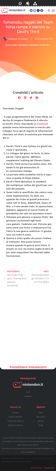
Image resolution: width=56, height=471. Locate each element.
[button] (49, 10)
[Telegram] (34, 10)
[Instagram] (38, 10)
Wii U (48, 45)
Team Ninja (23, 45)
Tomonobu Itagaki (36, 45)
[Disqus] (28, 327)
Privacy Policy (36, 468)
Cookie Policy (49, 468)
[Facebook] (31, 10)
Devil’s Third (11, 45)
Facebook (42, 123)
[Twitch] (41, 10)
